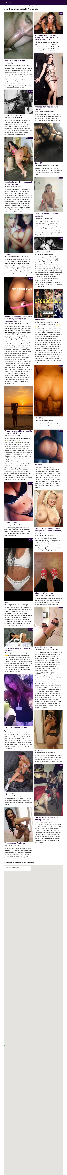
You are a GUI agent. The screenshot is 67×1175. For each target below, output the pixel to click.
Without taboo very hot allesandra (14, 62)
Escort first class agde (14, 115)
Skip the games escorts (11, 6)
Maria (6, 602)
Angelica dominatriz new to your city (46, 108)
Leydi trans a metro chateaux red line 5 (17, 649)
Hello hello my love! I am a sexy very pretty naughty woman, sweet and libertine (18, 319)
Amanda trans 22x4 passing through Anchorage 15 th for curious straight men (47, 37)
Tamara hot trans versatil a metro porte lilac (46, 818)
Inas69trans (40, 320)
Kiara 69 (38, 163)
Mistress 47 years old (44, 593)
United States (24, 6)
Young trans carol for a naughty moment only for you (18, 432)
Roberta (38, 750)
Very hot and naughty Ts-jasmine (15, 728)
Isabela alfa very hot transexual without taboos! (18, 183)
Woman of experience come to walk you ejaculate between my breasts (48, 530)
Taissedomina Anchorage (15, 843)
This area (39, 418)
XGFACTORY (8, 2)
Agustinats (9, 793)
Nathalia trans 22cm (43, 647)
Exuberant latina (11, 523)
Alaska (32, 6)
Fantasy (7, 254)
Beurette (38, 465)
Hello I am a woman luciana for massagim (48, 215)
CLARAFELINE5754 (43, 252)
